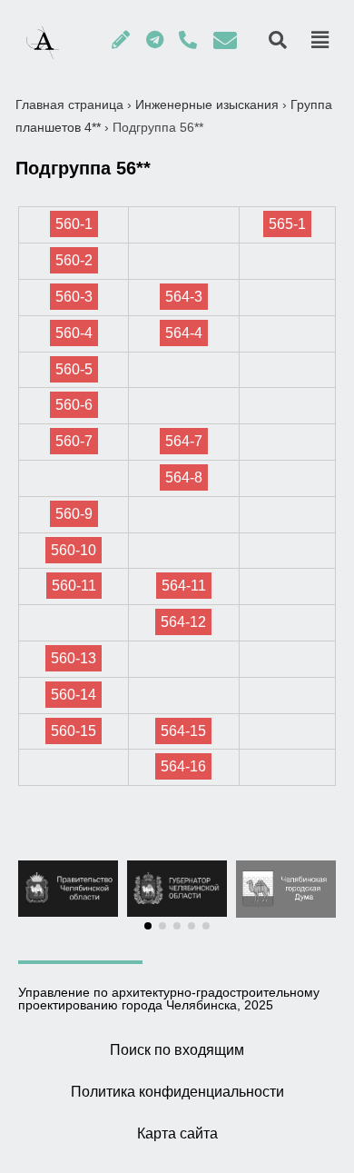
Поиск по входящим (177, 1050)
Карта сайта (177, 1133)
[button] (148, 925)
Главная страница (69, 104)
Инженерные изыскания (207, 104)
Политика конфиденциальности (177, 1091)
